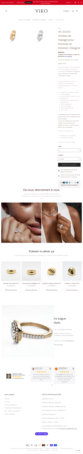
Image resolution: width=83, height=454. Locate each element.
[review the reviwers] (50, 369)
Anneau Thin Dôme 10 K (11, 283)
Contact (7, 399)
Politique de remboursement (51, 448)
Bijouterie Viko (17, 448)
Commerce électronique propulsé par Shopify (32, 448)
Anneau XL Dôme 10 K (72, 283)
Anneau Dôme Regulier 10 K (31, 283)
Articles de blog (9, 414)
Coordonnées (55, 450)
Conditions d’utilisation (32, 450)
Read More (41, 381)
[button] (6, 11)
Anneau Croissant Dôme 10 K (51, 283)
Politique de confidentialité (12, 408)
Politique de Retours (10, 405)
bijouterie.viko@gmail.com (68, 428)
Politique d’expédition (45, 450)
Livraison (7, 402)
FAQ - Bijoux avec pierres (12, 411)
